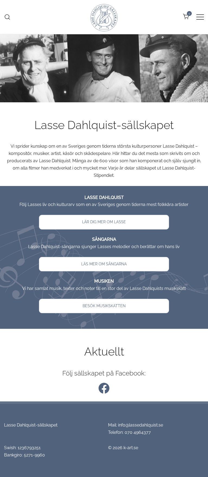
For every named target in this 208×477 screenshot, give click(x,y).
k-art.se (130, 447)
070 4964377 (138, 432)
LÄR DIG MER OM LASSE (104, 222)
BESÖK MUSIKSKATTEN (104, 306)
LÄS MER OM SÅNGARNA (104, 264)
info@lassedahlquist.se (140, 425)
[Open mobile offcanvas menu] (200, 17)
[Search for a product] (7, 17)
